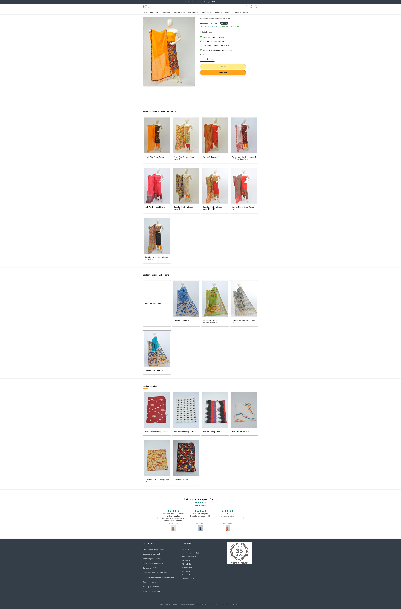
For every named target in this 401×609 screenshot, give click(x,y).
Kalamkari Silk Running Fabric (184, 480)
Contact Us (186, 549)
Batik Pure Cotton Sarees (154, 303)
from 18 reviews (200, 506)
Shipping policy (236, 604)
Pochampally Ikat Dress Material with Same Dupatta (244, 158)
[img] (200, 502)
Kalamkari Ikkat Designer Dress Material (156, 258)
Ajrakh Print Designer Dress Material (184, 158)
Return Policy (186, 571)
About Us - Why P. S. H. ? (190, 553)
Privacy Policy (187, 564)
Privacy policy (212, 604)
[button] (154, 12)
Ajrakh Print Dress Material (154, 157)
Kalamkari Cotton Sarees (183, 320)
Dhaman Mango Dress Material (243, 207)
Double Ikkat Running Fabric (184, 432)
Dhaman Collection (210, 157)
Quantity (202, 55)
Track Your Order (188, 579)
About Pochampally (189, 557)
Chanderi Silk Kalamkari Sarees (243, 320)
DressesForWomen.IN (171, 604)
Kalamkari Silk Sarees (153, 370)
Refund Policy (187, 568)
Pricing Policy (186, 560)
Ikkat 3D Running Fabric (211, 432)
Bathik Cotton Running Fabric (155, 432)
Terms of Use (186, 575)
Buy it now (223, 73)
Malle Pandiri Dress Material (155, 207)
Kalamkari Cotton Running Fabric (157, 480)
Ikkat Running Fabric (239, 432)
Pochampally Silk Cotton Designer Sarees (212, 321)
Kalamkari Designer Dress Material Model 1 (212, 208)
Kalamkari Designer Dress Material (183, 208)
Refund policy (201, 604)
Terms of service (224, 604)
